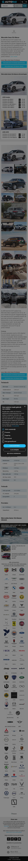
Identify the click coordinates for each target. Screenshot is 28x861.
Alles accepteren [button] (15, 445)
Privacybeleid (15, 426)
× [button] (24, 406)
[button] (14, 453)
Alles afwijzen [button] (14, 449)
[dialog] (14, 430)
